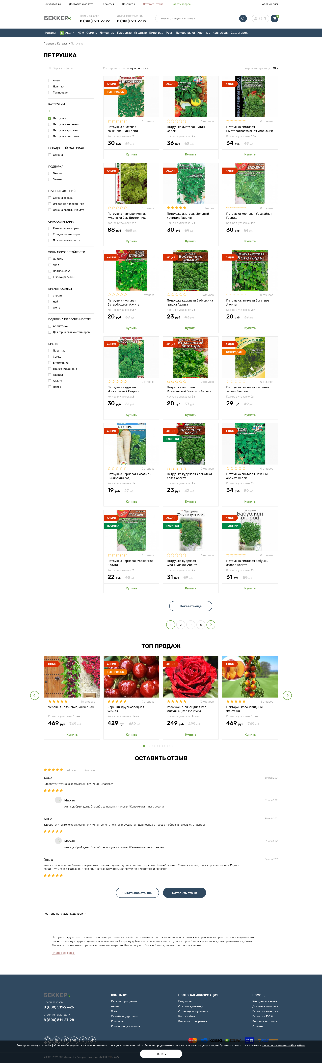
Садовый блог (269, 4)
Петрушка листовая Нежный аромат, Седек (247, 475)
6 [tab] (168, 746)
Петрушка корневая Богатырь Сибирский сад (129, 475)
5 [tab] (163, 746)
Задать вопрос (181, 4)
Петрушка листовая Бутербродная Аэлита (124, 302)
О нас (114, 1011)
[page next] (210, 624)
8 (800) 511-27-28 (132, 21)
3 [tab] (153, 746)
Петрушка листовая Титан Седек (186, 128)
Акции (69, 33)
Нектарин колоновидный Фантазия (244, 708)
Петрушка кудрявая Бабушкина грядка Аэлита (190, 302)
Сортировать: (112, 68)
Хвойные (203, 33)
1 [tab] (144, 746)
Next (287, 695)
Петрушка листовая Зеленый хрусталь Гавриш (188, 215)
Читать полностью (63, 952)
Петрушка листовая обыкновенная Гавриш (124, 128)
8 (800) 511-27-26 (95, 21)
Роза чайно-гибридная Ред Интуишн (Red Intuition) (186, 708)
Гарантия (108, 4)
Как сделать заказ (264, 1001)
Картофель (220, 33)
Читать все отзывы (137, 893)
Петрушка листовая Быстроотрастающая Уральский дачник (249, 128)
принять (161, 1053)
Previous (34, 695)
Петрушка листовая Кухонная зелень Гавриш (247, 389)
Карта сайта (186, 1016)
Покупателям (52, 4)
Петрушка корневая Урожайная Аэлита (130, 562)
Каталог (51, 33)
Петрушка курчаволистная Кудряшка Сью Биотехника (127, 215)
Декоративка (185, 33)
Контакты (128, 4)
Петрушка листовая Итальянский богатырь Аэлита (189, 389)
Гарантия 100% (262, 1016)
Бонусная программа (192, 1021)
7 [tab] (173, 746)
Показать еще (191, 606)
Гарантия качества (265, 1011)
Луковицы (107, 33)
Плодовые (124, 33)
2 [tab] (149, 746)
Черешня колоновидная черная (71, 707)
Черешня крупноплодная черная (126, 708)
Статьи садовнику (190, 1006)
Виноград (156, 33)
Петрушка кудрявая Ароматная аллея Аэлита (189, 475)
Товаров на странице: (256, 68)
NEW (81, 33)
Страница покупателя (193, 1011)
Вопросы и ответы (265, 1021)
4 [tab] (158, 746)
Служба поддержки (124, 1016)
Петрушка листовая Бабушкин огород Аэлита (248, 562)
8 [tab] (178, 746)
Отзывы (257, 1026)
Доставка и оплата (81, 4)
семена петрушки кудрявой (64, 913)
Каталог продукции (124, 1001)
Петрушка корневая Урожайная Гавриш (249, 215)
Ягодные (140, 33)
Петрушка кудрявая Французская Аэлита (182, 562)
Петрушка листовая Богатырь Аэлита (247, 302)
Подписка (185, 1001)
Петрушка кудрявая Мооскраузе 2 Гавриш (123, 389)
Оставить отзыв (153, 4)
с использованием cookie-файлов (283, 1045)
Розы (169, 33)
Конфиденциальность (125, 1026)
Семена (91, 33)
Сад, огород (239, 33)
